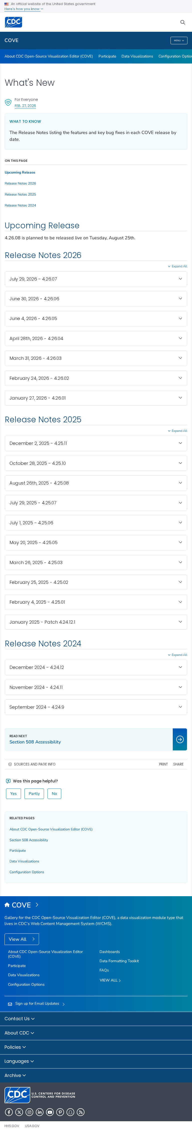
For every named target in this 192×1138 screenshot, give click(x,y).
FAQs (104, 970)
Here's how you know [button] (22, 9)
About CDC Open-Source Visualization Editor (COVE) (48, 56)
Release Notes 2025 (20, 194)
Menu (177, 40)
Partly (34, 793)
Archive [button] (13, 1075)
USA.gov (32, 1125)
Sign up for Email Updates (37, 1003)
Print (163, 764)
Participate (107, 56)
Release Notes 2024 (20, 205)
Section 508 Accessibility (29, 840)
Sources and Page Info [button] (35, 764)
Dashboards (110, 951)
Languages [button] (17, 1061)
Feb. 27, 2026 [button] (25, 105)
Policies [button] (13, 1047)
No (54, 793)
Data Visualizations (137, 56)
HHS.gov (11, 1125)
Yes (13, 793)
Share (178, 764)
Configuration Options (27, 872)
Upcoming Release (20, 172)
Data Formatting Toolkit (119, 960)
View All (18, 939)
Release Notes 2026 (20, 183)
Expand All (179, 266)
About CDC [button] (17, 1033)
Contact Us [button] (17, 1018)
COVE (11, 40)
